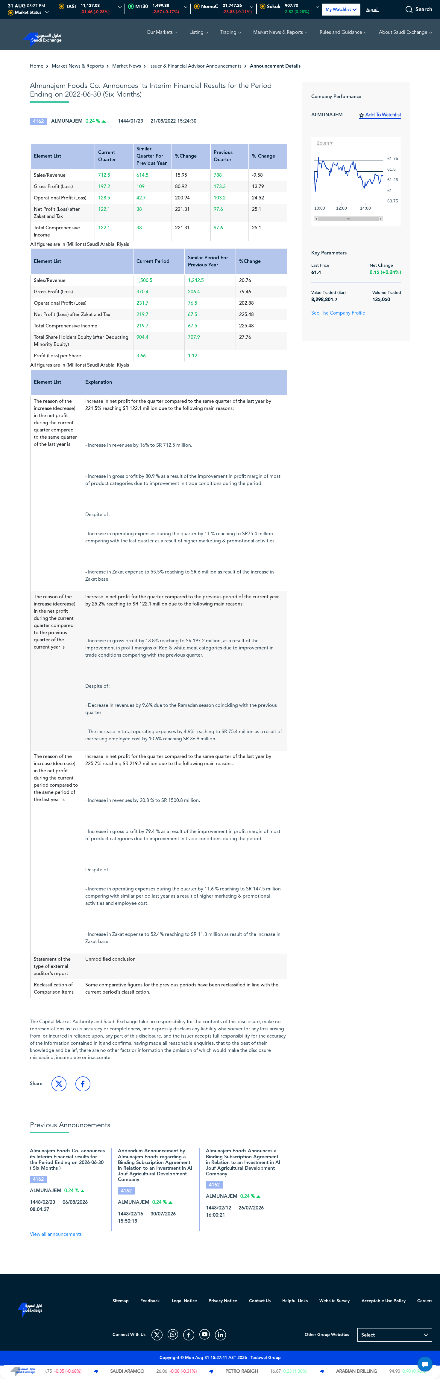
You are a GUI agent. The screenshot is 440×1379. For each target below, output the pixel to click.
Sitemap (121, 1301)
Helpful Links (295, 1301)
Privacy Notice (223, 1301)
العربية (372, 9)
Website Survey (334, 1301)
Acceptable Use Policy (384, 1301)
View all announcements (56, 1234)
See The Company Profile (338, 313)
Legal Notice (184, 1301)
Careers (424, 1301)
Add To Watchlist (383, 115)
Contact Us (260, 1301)
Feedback (150, 1301)
